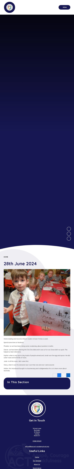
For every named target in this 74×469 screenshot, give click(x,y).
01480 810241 (37, 441)
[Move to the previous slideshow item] (69, 234)
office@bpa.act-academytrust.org (37, 446)
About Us (37, 464)
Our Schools (37, 461)
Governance (37, 468)
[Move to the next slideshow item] (69, 229)
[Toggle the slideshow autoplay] (69, 239)
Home (6, 257)
